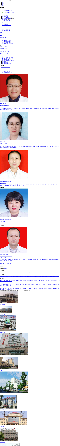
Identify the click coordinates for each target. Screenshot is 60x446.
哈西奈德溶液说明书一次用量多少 (7, 43)
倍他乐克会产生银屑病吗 (7, 58)
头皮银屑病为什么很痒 (7, 59)
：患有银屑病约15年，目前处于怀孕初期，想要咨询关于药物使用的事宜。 (12, 184)
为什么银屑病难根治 (7, 56)
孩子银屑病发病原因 (7, 62)
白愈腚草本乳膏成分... (5, 15)
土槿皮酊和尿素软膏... (5, 16)
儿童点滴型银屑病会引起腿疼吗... (7, 72)
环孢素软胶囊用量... (5, 17)
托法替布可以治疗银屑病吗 (4, 280)
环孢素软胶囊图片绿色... (6, 24)
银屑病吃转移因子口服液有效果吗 (9, 57)
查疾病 (3, 3)
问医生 (3, 4)
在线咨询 (4, 106)
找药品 (3, 5)
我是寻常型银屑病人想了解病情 (5, 288)
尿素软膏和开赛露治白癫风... (6, 18)
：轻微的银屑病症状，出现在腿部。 (6, 259)
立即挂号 (1, 106)
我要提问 (5, 268)
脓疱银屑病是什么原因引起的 (8, 60)
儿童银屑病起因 (6, 61)
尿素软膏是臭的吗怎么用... (6, 30)
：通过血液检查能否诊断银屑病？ (5, 108)
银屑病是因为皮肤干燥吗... (6, 71)
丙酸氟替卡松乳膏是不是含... (6, 20)
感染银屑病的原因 (6, 63)
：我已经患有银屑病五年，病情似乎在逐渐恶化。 (8, 146)
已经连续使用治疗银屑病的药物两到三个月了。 (7, 276)
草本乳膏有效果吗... (5, 19)
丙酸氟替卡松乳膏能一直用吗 (6, 42)
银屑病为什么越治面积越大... (5, 67)
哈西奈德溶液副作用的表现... (6, 25)
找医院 (3, 2)
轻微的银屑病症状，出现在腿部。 (5, 272)
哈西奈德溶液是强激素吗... (6, 29)
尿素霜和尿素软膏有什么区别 (6, 40)
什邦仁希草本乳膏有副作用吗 (6, 41)
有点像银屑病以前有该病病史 (4, 284)
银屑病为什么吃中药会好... (4, 53)
